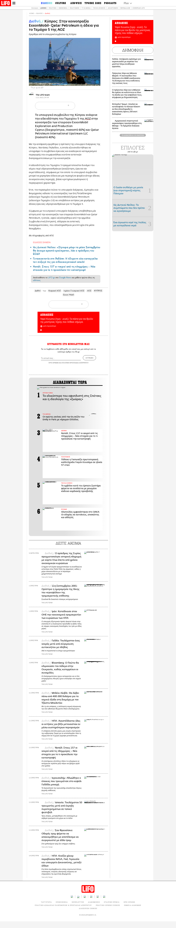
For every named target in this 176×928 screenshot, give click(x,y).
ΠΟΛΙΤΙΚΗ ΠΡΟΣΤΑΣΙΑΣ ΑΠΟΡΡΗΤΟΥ (75, 363)
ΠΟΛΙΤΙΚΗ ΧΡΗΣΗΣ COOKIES (108, 905)
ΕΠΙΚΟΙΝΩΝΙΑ (62, 902)
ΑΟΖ (88, 118)
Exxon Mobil (68, 295)
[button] (41, 330)
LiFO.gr (51, 277)
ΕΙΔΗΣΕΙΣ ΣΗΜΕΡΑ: (42, 242)
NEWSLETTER (78, 902)
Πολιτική (52, 8)
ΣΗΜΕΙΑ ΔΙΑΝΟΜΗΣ (132, 905)
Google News (65, 277)
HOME (31, 13)
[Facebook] (93, 82)
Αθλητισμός (113, 8)
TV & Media (86, 8)
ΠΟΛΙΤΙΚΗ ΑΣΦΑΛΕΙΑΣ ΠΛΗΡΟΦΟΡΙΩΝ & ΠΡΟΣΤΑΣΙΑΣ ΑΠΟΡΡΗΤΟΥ (63, 905)
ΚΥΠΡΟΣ (98, 291)
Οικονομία (63, 8)
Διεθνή (43, 8)
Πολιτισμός (74, 8)
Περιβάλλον (125, 8)
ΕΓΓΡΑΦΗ (89, 358)
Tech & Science (99, 8)
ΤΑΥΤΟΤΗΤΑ (46, 902)
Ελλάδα (34, 8)
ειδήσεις (36, 280)
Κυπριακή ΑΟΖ (55, 291)
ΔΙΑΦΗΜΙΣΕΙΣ (94, 902)
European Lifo (139, 8)
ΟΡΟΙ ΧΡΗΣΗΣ (53, 363)
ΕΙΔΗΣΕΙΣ (39, 13)
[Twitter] (97, 82)
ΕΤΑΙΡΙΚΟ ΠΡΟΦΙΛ (111, 902)
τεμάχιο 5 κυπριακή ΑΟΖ (74, 291)
